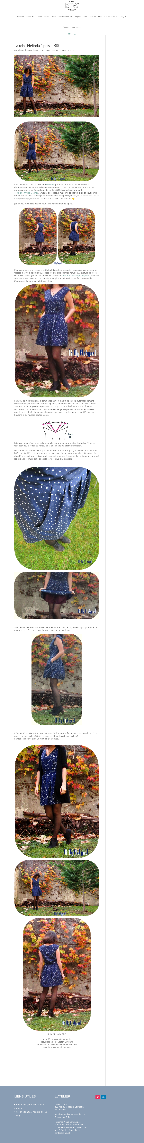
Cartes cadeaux (43, 16)
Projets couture (67, 50)
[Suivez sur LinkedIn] (103, 1097)
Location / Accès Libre (60, 16)
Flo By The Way (25, 50)
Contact (66, 27)
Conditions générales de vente (30, 1104)
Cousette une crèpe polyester (75, 275)
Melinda (50, 184)
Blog (122, 16)
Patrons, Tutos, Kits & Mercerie (102, 16)
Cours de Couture (24, 16)
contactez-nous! (62, 1133)
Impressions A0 (81, 16)
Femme (55, 50)
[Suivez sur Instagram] (97, 1097)
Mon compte (77, 27)
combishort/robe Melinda (26, 192)
